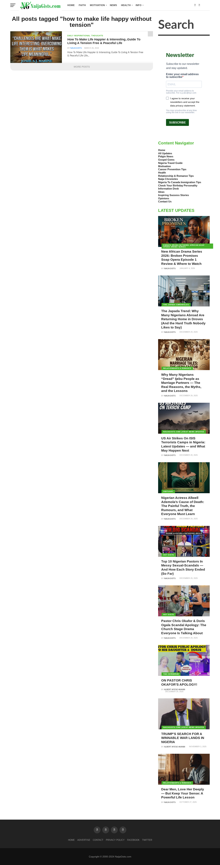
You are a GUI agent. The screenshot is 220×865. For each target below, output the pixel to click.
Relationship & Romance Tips (176, 175)
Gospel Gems (166, 159)
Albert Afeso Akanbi (174, 689)
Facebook (133, 840)
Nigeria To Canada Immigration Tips (179, 182)
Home (71, 5)
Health (126, 5)
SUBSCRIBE (177, 122)
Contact (98, 840)
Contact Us (165, 201)
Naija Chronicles (168, 178)
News (113, 5)
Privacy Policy (115, 840)
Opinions (163, 198)
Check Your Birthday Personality (177, 185)
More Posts (82, 66)
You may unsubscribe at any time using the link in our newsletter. (181, 111)
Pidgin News (165, 156)
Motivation (97, 5)
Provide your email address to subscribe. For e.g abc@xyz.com (181, 92)
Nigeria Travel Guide (170, 162)
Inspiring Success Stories (173, 195)
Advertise (83, 840)
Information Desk (168, 188)
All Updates (165, 153)
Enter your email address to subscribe (182, 75)
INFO (138, 5)
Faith (82, 5)
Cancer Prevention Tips (172, 169)
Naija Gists (76, 48)
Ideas (161, 191)
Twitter (147, 840)
